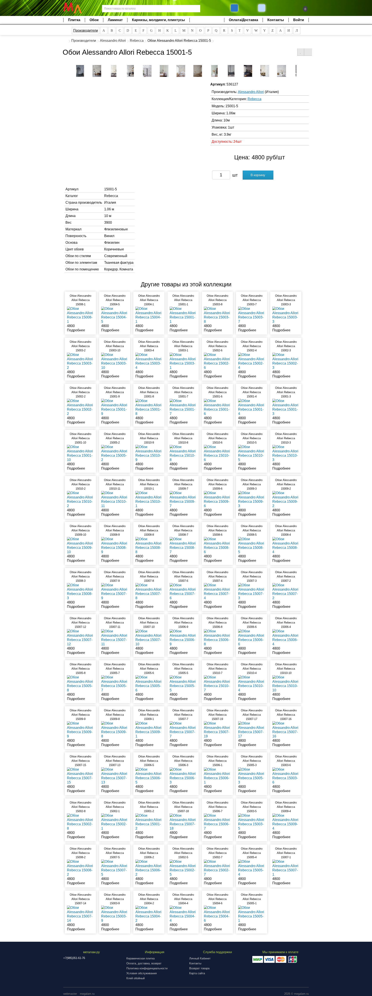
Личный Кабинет (200, 958)
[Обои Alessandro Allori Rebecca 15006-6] (251, 637)
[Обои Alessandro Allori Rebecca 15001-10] (80, 453)
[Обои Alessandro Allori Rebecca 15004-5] (114, 315)
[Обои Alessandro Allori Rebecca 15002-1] (114, 822)
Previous (72, 70)
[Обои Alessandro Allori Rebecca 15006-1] (217, 775)
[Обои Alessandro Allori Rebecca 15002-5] (183, 868)
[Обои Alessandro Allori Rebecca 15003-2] (80, 361)
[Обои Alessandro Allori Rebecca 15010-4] (251, 683)
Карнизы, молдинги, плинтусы (158, 20)
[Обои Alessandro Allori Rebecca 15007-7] (183, 729)
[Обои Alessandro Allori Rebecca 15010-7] (217, 683)
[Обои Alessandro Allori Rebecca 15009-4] (285, 822)
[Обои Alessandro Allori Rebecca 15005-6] (148, 683)
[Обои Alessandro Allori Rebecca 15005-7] (114, 683)
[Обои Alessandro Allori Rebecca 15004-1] (148, 315)
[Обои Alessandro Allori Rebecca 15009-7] (183, 499)
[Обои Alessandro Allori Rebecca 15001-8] (148, 407)
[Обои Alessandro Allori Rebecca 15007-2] (285, 591)
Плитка (74, 20)
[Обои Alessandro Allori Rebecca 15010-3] (285, 453)
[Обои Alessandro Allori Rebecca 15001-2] (148, 822)
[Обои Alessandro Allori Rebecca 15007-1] (285, 868)
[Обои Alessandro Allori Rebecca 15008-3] (80, 591)
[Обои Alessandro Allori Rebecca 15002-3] (285, 361)
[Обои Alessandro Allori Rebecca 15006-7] (217, 822)
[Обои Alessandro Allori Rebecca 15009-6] (217, 499)
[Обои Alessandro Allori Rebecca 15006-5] (148, 775)
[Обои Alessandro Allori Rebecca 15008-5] (251, 545)
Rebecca (137, 40)
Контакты (275, 20)
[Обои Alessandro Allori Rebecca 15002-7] (217, 868)
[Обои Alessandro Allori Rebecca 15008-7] (183, 545)
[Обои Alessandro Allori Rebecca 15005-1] (251, 914)
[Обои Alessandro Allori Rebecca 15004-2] (148, 914)
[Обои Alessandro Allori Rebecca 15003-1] (183, 361)
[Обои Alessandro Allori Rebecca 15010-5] (251, 453)
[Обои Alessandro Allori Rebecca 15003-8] (217, 315)
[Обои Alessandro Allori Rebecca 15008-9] (114, 545)
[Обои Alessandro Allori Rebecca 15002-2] (80, 407)
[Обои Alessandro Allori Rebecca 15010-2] (80, 499)
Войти (298, 20)
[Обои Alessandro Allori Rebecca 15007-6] (183, 591)
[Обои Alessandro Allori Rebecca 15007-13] (114, 775)
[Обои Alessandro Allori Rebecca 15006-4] (285, 637)
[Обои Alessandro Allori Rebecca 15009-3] (251, 499)
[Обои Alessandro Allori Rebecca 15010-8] (183, 453)
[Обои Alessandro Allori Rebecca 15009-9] (80, 729)
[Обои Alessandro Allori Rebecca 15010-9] (148, 453)
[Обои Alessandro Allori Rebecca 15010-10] (285, 683)
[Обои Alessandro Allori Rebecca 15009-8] (114, 729)
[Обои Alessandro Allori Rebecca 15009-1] (148, 729)
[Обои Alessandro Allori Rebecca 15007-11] (114, 637)
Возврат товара (199, 968)
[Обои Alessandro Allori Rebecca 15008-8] (148, 545)
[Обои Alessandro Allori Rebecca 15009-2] (285, 499)
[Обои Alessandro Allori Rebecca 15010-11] (114, 499)
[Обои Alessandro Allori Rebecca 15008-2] (80, 868)
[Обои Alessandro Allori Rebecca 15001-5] (80, 71)
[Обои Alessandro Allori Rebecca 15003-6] (285, 775)
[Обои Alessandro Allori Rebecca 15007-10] (148, 637)
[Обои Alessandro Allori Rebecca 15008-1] (80, 315)
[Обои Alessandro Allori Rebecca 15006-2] (148, 868)
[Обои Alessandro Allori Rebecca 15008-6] (217, 545)
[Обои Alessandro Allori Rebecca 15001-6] (217, 407)
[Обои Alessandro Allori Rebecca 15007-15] (80, 775)
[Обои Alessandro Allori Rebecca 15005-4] (251, 868)
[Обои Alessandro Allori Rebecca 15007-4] (217, 591)
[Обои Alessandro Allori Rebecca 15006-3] (183, 775)
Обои (94, 20)
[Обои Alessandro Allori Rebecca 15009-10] (80, 545)
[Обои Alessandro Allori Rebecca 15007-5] (114, 868)
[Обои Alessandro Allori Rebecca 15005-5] (183, 683)
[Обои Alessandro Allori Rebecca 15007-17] (251, 729)
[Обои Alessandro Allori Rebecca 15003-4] (148, 361)
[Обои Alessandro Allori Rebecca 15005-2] (114, 453)
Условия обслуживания (141, 973)
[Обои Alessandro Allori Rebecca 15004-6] (217, 914)
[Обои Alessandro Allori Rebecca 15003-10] (114, 361)
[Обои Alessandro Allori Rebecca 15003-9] (114, 914)
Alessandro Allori (113, 40)
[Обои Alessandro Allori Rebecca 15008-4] (285, 545)
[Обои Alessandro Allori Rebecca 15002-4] (251, 361)
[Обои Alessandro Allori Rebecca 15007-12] (80, 637)
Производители (85, 30)
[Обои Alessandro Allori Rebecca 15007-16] (285, 729)
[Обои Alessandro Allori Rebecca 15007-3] (251, 591)
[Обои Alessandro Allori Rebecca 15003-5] (251, 822)
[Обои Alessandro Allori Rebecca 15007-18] (183, 822)
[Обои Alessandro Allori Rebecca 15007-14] (80, 914)
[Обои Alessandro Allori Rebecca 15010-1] (148, 499)
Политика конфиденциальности (146, 968)
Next (300, 70)
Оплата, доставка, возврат (143, 963)
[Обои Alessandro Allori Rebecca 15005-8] (80, 683)
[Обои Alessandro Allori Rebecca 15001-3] (285, 407)
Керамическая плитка (140, 958)
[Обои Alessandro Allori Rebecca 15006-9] (183, 637)
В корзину (258, 175)
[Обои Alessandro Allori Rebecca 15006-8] (217, 637)
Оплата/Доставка (243, 20)
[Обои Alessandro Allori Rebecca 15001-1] (183, 315)
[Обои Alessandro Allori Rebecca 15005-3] (251, 775)
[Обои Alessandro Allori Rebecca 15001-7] (183, 407)
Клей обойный (135, 978)
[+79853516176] (234, 8)
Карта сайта (197, 973)
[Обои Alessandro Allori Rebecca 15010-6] (217, 453)
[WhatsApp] (262, 8)
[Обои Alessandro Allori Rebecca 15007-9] (114, 591)
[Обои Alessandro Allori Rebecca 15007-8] (148, 591)
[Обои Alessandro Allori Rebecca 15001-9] (114, 407)
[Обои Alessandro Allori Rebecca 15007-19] (217, 729)
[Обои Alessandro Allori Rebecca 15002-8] (80, 822)
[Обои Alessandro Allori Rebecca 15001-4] (251, 407)
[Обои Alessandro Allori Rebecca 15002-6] (217, 361)
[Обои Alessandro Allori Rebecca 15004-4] (183, 914)
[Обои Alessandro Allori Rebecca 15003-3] (285, 315)
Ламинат (115, 20)
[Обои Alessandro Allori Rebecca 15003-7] (251, 315)
